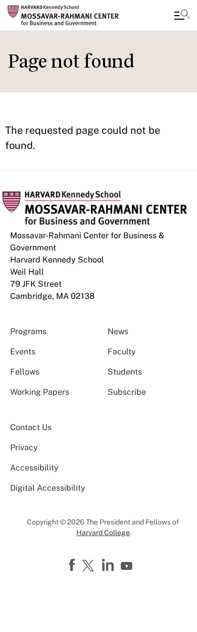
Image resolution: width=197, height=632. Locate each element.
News (118, 331)
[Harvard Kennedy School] (68, 15)
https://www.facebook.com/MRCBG (73, 565)
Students (125, 372)
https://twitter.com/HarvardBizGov (89, 566)
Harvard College (103, 533)
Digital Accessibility (47, 488)
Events (22, 351)
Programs (28, 331)
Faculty (122, 351)
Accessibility (34, 467)
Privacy (24, 447)
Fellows (24, 372)
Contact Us (31, 427)
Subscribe (127, 392)
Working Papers (39, 392)
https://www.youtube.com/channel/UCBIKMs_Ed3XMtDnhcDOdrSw (127, 566)
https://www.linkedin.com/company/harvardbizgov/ (109, 565)
